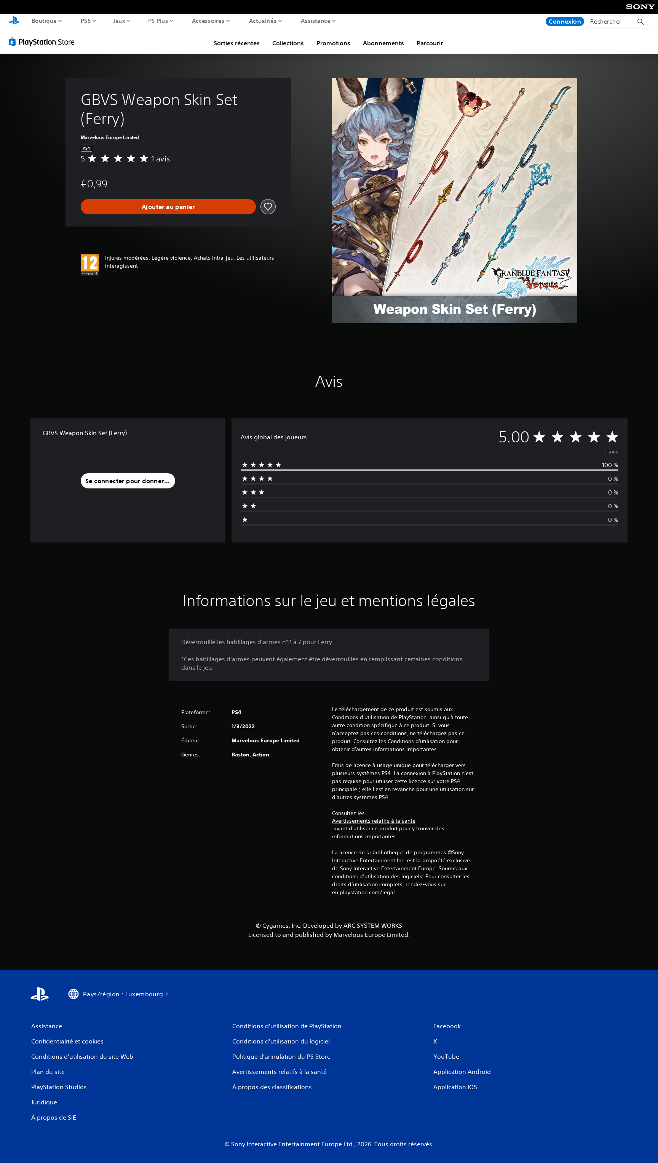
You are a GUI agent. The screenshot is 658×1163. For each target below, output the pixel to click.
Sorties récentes (237, 43)
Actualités (263, 20)
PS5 (86, 20)
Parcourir (430, 43)
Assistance (316, 20)
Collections (288, 43)
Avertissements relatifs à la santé (373, 820)
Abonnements (383, 43)
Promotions (333, 43)
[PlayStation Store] (43, 41)
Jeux (119, 20)
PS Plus (158, 20)
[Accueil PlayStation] (14, 21)
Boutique (44, 20)
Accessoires (208, 20)
